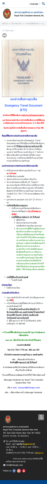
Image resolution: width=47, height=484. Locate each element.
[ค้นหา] (43, 4)
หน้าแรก (5, 23)
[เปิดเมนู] (3, 4)
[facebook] (14, 471)
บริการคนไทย (16, 23)
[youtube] (23, 471)
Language (34, 3)
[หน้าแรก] (7, 13)
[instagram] (19, 471)
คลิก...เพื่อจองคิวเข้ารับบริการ (23, 359)
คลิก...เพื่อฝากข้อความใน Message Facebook (23, 392)
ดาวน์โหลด (11, 173)
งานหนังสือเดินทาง (32, 23)
